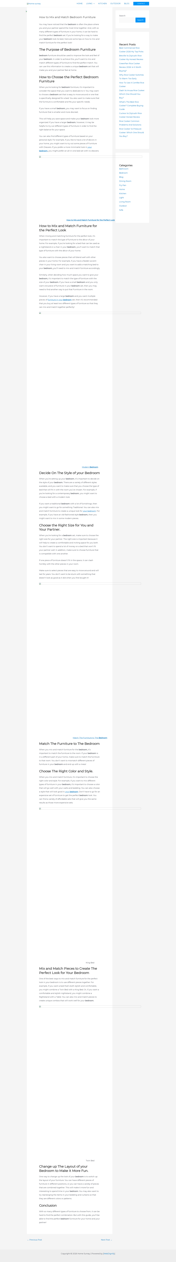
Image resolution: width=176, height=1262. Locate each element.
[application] (93, 3)
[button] (141, 3)
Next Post (106, 1240)
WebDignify (109, 1254)
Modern (90, 467)
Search (122, 16)
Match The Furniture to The (90, 738)
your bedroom (89, 511)
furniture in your (60, 300)
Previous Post (34, 1240)
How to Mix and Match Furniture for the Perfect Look (91, 220)
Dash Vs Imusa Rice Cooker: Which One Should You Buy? (132, 94)
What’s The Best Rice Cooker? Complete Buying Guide (131, 105)
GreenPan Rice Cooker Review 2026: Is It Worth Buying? (130, 67)
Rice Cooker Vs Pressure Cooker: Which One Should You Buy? (131, 132)
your (89, 147)
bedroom (43, 151)
